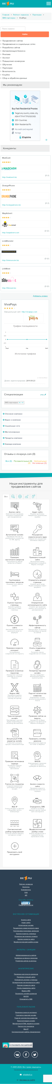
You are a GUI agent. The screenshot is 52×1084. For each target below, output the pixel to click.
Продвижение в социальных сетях (18, 44)
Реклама (5, 54)
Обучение (6, 64)
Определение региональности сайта (26, 982)
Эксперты (26, 887)
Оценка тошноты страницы (26, 934)
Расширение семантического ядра (26, 928)
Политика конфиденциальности (26, 1070)
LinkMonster (7, 241)
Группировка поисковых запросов (26, 931)
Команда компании (12, 444)
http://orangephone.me (11, 205)
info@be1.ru (27, 1075)
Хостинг (5, 58)
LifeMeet (6, 268)
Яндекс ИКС (26, 991)
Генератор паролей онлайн (26, 1015)
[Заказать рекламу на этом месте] (46, 140)
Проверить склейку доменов (26, 993)
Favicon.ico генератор (26, 1026)
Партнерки (37, 15)
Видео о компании (12, 420)
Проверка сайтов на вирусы (26, 961)
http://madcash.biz (9, 177)
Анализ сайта (26, 920)
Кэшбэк (5, 75)
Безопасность (8, 71)
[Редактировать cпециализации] (43, 395)
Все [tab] (6, 497)
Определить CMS (26, 999)
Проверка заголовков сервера (26, 936)
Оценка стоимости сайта (26, 985)
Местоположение (12, 432)
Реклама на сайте (27, 1080)
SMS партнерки (8, 18)
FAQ (26, 892)
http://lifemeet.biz (9, 288)
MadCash (6, 158)
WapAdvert (7, 213)
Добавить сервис (40, 296)
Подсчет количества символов (26, 1018)
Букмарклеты (26, 890)
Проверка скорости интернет (26, 1012)
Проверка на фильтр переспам (26, 958)
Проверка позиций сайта (26, 977)
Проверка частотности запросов (26, 974)
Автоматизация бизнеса (13, 51)
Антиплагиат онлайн (25, 925)
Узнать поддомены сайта (26, 988)
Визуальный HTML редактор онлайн (26, 1023)
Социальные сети (12, 426)
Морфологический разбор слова (26, 942)
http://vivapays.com (29, 312)
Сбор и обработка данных (14, 78)
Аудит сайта (26, 922)
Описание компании (13, 414)
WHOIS (26, 996)
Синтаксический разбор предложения (26, 1032)
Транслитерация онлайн (26, 1021)
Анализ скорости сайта (26, 939)
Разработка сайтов (10, 47)
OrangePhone (8, 185)
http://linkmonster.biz (10, 260)
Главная (5, 15)
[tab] (13, 496)
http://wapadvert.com (10, 233)
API (26, 895)
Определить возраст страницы (26, 980)
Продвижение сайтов (12, 41)
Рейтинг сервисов (21, 15)
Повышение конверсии (13, 61)
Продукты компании (13, 438)
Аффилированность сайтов (26, 955)
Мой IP (26, 1029)
